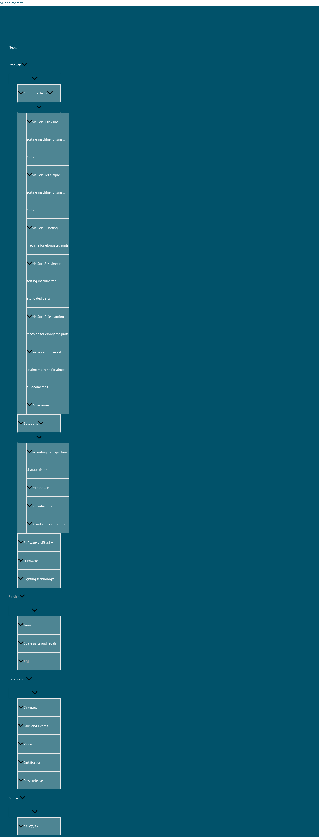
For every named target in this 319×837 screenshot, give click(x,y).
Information (17, 679)
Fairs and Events (36, 726)
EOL (27, 661)
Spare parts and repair (40, 643)
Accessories (40, 405)
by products (40, 488)
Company (30, 707)
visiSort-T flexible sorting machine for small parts (46, 139)
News (13, 47)
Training (30, 625)
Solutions (31, 423)
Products (15, 65)
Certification (32, 762)
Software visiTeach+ (38, 542)
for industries (42, 506)
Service (14, 596)
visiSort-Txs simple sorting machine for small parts (46, 192)
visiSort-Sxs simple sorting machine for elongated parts (44, 280)
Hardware (31, 561)
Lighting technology (39, 579)
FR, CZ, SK (31, 826)
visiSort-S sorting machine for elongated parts (48, 236)
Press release (33, 780)
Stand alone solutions (48, 524)
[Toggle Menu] (39, 437)
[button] (24, 64)
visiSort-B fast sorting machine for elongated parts (48, 325)
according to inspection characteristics (47, 461)
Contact (14, 798)
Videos (29, 744)
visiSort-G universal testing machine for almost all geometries (46, 369)
